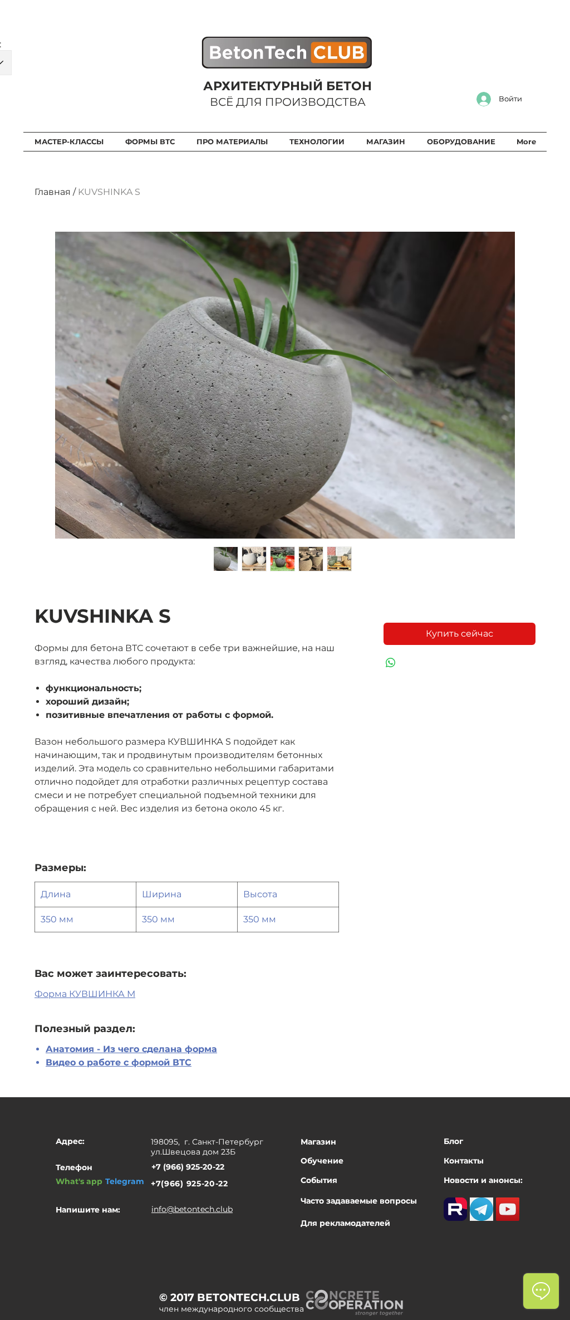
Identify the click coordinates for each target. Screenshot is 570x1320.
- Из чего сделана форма (155, 1049)
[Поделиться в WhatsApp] (390, 662)
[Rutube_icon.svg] (455, 1209)
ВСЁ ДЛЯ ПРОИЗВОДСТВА (288, 102)
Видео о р (69, 1062)
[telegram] (481, 1209)
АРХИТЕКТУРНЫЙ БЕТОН (287, 86)
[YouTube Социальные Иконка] (507, 1209)
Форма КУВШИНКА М (85, 994)
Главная (53, 192)
